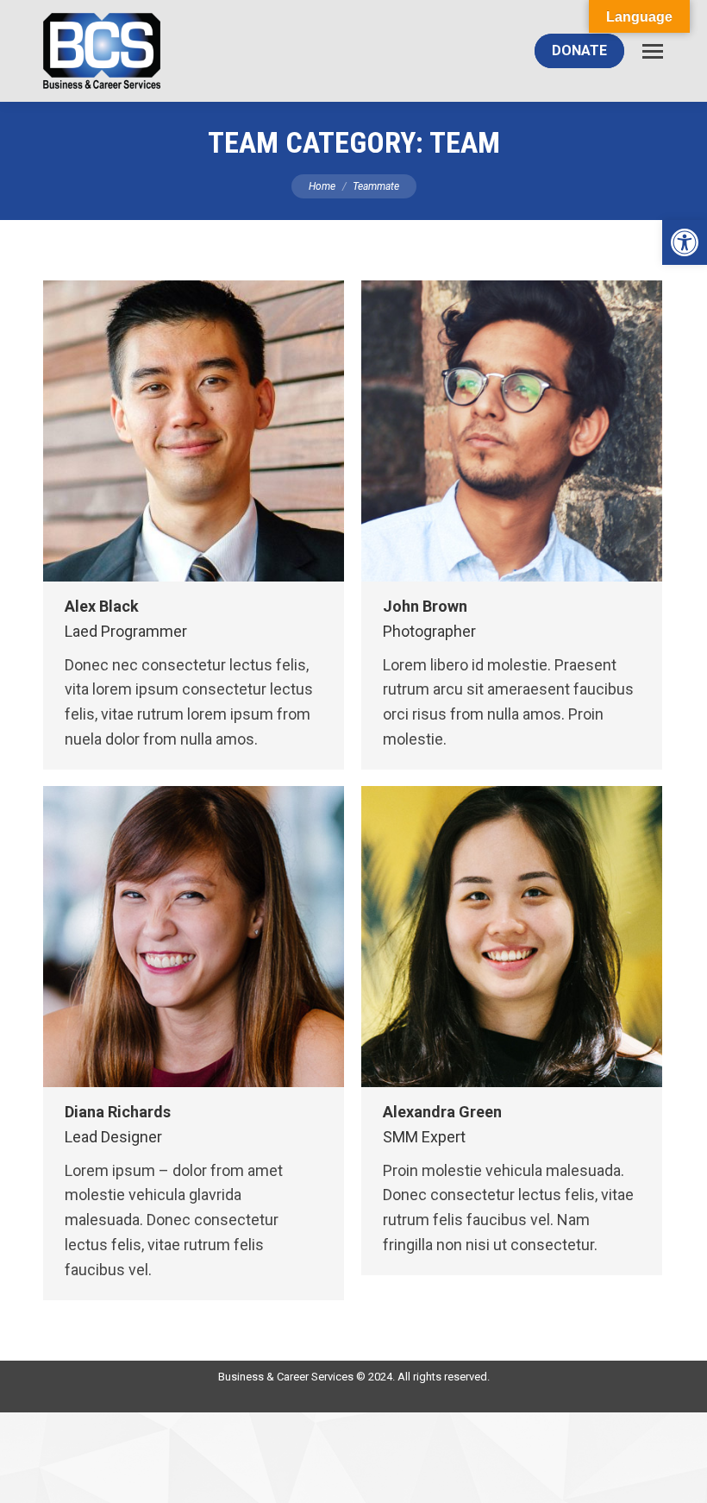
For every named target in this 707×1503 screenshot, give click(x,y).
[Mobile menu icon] (652, 51)
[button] (684, 242)
